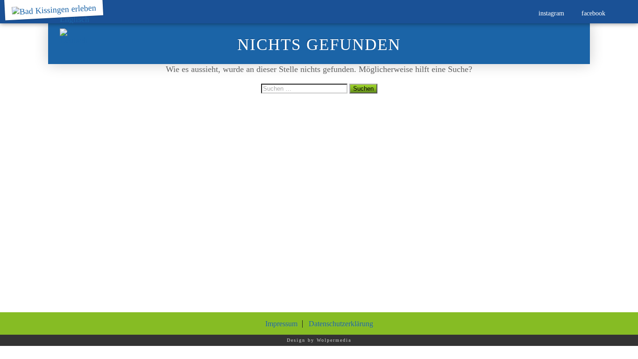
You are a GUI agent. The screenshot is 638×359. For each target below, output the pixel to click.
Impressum (281, 324)
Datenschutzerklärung (341, 324)
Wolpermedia (334, 340)
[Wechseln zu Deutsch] (74, 36)
